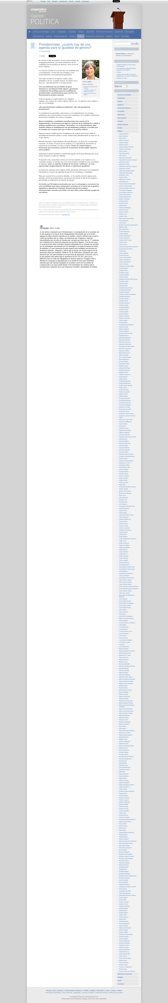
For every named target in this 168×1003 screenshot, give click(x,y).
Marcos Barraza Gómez (126, 681)
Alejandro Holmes (124, 168)
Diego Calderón (124, 329)
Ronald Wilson (123, 882)
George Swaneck (124, 435)
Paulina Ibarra (123, 815)
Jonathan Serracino (125, 530)
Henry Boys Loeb (124, 467)
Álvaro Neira (123, 969)
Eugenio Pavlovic (124, 370)
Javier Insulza (123, 523)
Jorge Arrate (123, 534)
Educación (129, 31)
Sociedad (125, 36)
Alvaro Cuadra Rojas (125, 186)
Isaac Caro (122, 495)
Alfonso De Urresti (124, 179)
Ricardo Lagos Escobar (126, 856)
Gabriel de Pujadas (125, 430)
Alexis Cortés (123, 177)
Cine (53, 31)
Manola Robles (124, 649)
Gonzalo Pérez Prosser (126, 454)
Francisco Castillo (124, 407)
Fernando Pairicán (125, 403)
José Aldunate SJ (124, 565)
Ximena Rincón (124, 962)
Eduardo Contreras (125, 344)
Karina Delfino (123, 620)
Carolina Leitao (124, 273)
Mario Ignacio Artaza (125, 690)
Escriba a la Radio (88, 992)
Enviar (43, 56)
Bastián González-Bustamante (128, 225)
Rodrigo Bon (123, 869)
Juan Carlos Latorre (125, 580)
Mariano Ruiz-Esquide (126, 683)
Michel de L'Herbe (124, 733)
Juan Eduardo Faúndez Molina (128, 586)
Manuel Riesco (123, 659)
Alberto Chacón (124, 140)
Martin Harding (123, 698)
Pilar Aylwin (122, 830)
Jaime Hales (123, 513)
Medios (72, 36)
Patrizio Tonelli (123, 808)
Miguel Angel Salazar (125, 735)
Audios (113, 990)
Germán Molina (124, 441)
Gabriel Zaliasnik (124, 432)
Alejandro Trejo (124, 175)
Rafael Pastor (123, 837)
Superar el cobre (122, 78)
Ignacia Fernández (125, 491)
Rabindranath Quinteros (126, 832)
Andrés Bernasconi (125, 197)
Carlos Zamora (123, 264)
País (48, 1)
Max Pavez (122, 726)
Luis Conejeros (124, 633)
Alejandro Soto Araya (125, 173)
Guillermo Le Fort (124, 463)
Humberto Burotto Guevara (127, 487)
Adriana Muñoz (124, 134)
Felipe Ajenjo (123, 379)
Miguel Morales (124, 737)
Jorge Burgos (123, 536)
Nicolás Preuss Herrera (126, 756)
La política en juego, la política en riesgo (90, 90)
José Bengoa (123, 571)
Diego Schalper (124, 331)
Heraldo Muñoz (124, 471)
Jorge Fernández (124, 547)
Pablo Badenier (124, 774)
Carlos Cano (123, 244)
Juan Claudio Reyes (125, 584)
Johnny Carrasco (124, 528)
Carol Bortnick (123, 268)
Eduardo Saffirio (124, 351)
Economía (119, 31)
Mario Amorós (123, 688)
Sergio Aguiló (123, 897)
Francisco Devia (124, 411)
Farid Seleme (123, 377)
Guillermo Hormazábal (126, 461)
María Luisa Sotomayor (126, 711)
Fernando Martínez (125, 400)
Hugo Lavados (123, 482)
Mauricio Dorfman (124, 715)
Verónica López (124, 947)
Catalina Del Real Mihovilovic (128, 279)
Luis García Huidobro (125, 640)
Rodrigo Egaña (124, 871)
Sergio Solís (123, 915)
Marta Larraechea (124, 696)
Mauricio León (123, 720)
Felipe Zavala (123, 396)
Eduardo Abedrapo (125, 338)
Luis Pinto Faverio (124, 642)
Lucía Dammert (124, 627)
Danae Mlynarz (124, 314)
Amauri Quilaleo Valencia (127, 188)
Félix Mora (122, 426)
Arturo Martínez (124, 220)
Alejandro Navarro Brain (126, 171)
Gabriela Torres (124, 428)
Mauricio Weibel (124, 724)
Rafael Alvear (123, 834)
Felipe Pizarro (123, 394)
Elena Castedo (123, 355)
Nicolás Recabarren (125, 759)
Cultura (81, 31)
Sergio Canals (123, 904)
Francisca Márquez (125, 405)
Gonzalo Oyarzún (124, 450)
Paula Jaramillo (124, 811)
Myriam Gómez (123, 743)
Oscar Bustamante (125, 767)
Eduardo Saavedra (125, 348)
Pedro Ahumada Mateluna (127, 819)
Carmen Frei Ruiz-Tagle (126, 266)
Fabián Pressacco (124, 374)
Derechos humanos (104, 31)
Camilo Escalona (124, 238)
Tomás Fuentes (124, 936)
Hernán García (123, 474)
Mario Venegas (123, 692)
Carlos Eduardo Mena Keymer (128, 246)
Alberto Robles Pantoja (126, 147)
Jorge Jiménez (123, 552)
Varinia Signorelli (124, 941)
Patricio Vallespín (124, 802)
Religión (109, 36)
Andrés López (123, 201)
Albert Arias (122, 138)
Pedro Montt (123, 824)
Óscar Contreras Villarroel (127, 971)
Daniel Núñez (123, 322)
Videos (119, 990)
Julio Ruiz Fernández (125, 616)
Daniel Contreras (124, 318)
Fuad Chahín (123, 424)
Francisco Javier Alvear (126, 413)
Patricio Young (123, 806)
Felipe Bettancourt (124, 383)
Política (81, 36)
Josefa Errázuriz (124, 562)
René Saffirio (123, 850)
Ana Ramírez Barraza (125, 192)
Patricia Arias (123, 793)
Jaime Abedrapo (124, 508)
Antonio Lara (123, 214)
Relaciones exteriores (95, 36)
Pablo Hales (123, 778)
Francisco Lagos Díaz (126, 419)
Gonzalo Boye (123, 445)
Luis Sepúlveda (124, 646)
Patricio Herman (124, 798)
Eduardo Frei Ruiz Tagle (126, 346)
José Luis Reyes (124, 575)
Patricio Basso (123, 795)
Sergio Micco (123, 910)
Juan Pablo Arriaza (125, 601)
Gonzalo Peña (123, 452)
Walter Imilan (123, 960)
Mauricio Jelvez (124, 717)
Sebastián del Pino (125, 891)
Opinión (77, 1)
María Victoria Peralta (125, 713)
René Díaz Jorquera (125, 847)
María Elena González (126, 701)
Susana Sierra (123, 926)
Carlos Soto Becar (124, 260)
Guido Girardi (123, 458)
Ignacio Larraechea (125, 493)
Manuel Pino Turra (125, 655)
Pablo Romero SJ (124, 787)
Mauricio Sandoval (125, 722)
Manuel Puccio (123, 657)
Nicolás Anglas (123, 752)
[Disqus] (69, 252)
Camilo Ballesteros (125, 236)
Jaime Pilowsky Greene (126, 515)
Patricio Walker (123, 804)
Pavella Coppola (124, 817)
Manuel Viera (123, 662)
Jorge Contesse (124, 543)
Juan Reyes (123, 610)
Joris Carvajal (123, 560)
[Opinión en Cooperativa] (84, 16)
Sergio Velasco (123, 917)
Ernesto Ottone (123, 361)
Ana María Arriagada (125, 190)
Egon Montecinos (124, 353)
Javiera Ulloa (123, 521)
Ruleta (119, 72)
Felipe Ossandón (124, 392)
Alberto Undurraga (125, 149)
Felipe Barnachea (124, 381)
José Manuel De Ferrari (126, 578)
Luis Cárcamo (123, 638)
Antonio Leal (123, 216)
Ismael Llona (123, 500)
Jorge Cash (122, 541)
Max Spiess (122, 728)
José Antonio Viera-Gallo (127, 569)
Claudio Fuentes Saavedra (127, 294)
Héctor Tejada (123, 489)
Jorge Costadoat (124, 545)
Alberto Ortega (123, 142)
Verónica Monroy (124, 949)
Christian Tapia (123, 281)
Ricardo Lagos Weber (126, 858)
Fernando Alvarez (124, 398)
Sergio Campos (124, 902)
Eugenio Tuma (123, 372)
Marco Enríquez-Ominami (127, 679)
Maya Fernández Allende (127, 730)
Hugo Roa (122, 484)
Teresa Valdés (45, 51)
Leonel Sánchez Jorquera (127, 623)
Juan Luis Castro (124, 593)
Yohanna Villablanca (125, 967)
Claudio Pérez (123, 301)
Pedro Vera (122, 828)
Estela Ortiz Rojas (124, 368)
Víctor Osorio (123, 956)
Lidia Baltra (122, 625)
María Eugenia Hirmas (126, 703)
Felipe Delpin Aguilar (125, 385)
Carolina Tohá (123, 277)
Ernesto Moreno (124, 359)
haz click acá (66, 214)
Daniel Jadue (123, 320)
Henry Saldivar (123, 469)
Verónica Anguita (124, 943)
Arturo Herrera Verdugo (126, 218)
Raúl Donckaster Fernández (128, 841)
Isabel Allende (123, 497)
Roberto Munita (124, 865)
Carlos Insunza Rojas (125, 249)
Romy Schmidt (123, 880)
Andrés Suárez (123, 210)
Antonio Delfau (123, 212)
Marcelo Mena (123, 672)
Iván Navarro (123, 504)
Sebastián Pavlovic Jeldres (127, 895)
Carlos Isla (122, 251)
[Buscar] (135, 43)
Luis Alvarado (123, 629)
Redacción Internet (101, 992)
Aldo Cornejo (123, 151)
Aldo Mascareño (124, 153)
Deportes (55, 1)
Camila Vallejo (123, 233)
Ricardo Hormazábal (125, 854)
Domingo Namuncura (125, 333)
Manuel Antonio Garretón (127, 651)
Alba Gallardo (123, 136)
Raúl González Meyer (126, 843)
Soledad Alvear (124, 921)
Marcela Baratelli (124, 664)
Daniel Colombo (124, 316)
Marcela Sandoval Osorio (127, 666)
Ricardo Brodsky (124, 852)
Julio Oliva (122, 614)
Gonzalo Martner (124, 448)
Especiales (85, 1)
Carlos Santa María (125, 257)
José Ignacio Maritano (126, 573)
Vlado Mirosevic (124, 952)
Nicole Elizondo (124, 750)
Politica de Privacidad (115, 992)
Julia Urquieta (123, 612)
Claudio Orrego (124, 299)
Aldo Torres (122, 155)
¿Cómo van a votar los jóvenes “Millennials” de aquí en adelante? (127, 75)
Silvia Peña (122, 919)
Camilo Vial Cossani (125, 240)
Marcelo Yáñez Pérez (125, 677)
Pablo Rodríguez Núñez (126, 785)
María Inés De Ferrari (125, 709)
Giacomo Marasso (124, 443)
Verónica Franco (124, 945)
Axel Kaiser (122, 223)
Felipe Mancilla (124, 390)
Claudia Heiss (123, 286)
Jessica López (123, 526)
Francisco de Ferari (125, 409)
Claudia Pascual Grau (126, 288)
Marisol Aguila (123, 694)
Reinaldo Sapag (124, 845)
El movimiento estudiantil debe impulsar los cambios (126, 69)
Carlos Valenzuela (125, 262)
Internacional (38, 36)
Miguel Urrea (123, 739)
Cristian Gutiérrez (124, 303)
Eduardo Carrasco (125, 342)
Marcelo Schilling (124, 675)
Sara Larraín (123, 889)
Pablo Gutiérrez (124, 776)
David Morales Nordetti (126, 325)
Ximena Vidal (123, 965)
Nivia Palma (123, 763)
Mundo (71, 1)
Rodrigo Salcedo (124, 878)
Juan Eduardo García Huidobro (129, 588)
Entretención (63, 1)
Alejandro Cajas (124, 162)
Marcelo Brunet (124, 668)
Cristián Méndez (124, 307)
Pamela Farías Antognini (126, 791)
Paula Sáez (122, 813)
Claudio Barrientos (125, 290)
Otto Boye (122, 772)
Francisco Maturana (125, 422)
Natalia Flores (123, 748)
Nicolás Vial (123, 761)
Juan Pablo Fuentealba (126, 603)
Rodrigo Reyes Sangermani (127, 876)
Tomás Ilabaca (123, 939)
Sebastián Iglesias (125, 893)
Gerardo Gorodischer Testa (127, 437)
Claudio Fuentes (124, 292)
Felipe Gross (123, 387)
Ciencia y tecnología (41, 31)
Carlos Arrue (123, 242)
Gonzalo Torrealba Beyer (127, 456)
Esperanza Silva (124, 364)
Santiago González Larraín (127, 887)
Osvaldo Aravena (124, 769)
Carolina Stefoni (124, 275)
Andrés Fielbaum (124, 199)
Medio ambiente (60, 36)
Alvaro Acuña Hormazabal (127, 184)
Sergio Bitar (122, 900)
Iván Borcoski (123, 502)
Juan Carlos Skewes (125, 582)
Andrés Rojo (123, 205)
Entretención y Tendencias (74, 990)
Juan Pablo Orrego (125, 607)
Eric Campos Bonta (125, 357)
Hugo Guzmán (123, 478)
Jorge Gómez (123, 549)
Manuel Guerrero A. (125, 653)
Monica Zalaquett (124, 741)
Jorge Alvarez (123, 532)
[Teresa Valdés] (90, 80)
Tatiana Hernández (125, 928)
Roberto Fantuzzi (124, 863)
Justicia (49, 36)
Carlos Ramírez (124, 255)
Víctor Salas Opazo (125, 958)
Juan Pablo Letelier (125, 605)
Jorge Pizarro (123, 554)
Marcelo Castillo (124, 670)
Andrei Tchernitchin (125, 194)
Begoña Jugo (123, 227)
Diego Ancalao (123, 327)
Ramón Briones (124, 839)
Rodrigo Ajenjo (123, 867)
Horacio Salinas (124, 476)
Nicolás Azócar (123, 754)
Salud (117, 36)
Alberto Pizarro (123, 145)
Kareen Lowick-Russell (126, 618)
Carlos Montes (123, 253)
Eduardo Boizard (124, 340)
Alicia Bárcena (123, 181)
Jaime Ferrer (123, 510)
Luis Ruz (122, 644)
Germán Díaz (123, 439)
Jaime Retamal (123, 517)
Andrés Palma (123, 203)
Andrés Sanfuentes (125, 207)
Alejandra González (125, 158)
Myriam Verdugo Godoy (126, 746)
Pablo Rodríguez (124, 782)
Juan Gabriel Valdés (125, 591)
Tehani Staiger (123, 930)
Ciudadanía (61, 31)
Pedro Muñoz (123, 826)
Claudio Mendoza (124, 296)
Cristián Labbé (123, 305)
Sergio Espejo (123, 908)
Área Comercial (67, 992)
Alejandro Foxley (124, 164)
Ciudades (72, 31)
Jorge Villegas (123, 558)
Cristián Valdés (123, 312)
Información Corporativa (53, 992)
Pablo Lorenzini (124, 780)
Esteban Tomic (123, 366)
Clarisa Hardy (123, 283)
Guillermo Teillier (124, 465)
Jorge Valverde (123, 556)
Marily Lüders (123, 685)
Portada (43, 1)
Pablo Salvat (123, 789)
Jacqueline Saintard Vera (127, 506)
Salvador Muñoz (124, 884)
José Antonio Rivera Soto (127, 567)
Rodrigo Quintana (124, 874)
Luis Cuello (122, 636)
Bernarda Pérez (124, 229)
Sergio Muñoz (123, 913)
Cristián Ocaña (123, 309)
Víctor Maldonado (124, 954)
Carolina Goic (123, 270)
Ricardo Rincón (124, 861)
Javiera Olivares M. (125, 519)
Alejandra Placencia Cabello (128, 160)
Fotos (107, 990)
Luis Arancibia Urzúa (125, 631)
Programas (77, 992)
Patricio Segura (124, 800)
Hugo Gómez (123, 480)
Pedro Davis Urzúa (125, 821)
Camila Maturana (124, 231)
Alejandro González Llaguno (128, 166)
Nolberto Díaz (123, 765)
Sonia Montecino (124, 923)
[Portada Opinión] (29, 31)
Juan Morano (123, 599)
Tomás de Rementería (126, 934)
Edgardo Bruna (124, 335)
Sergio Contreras (124, 906)
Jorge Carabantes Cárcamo (127, 539)
